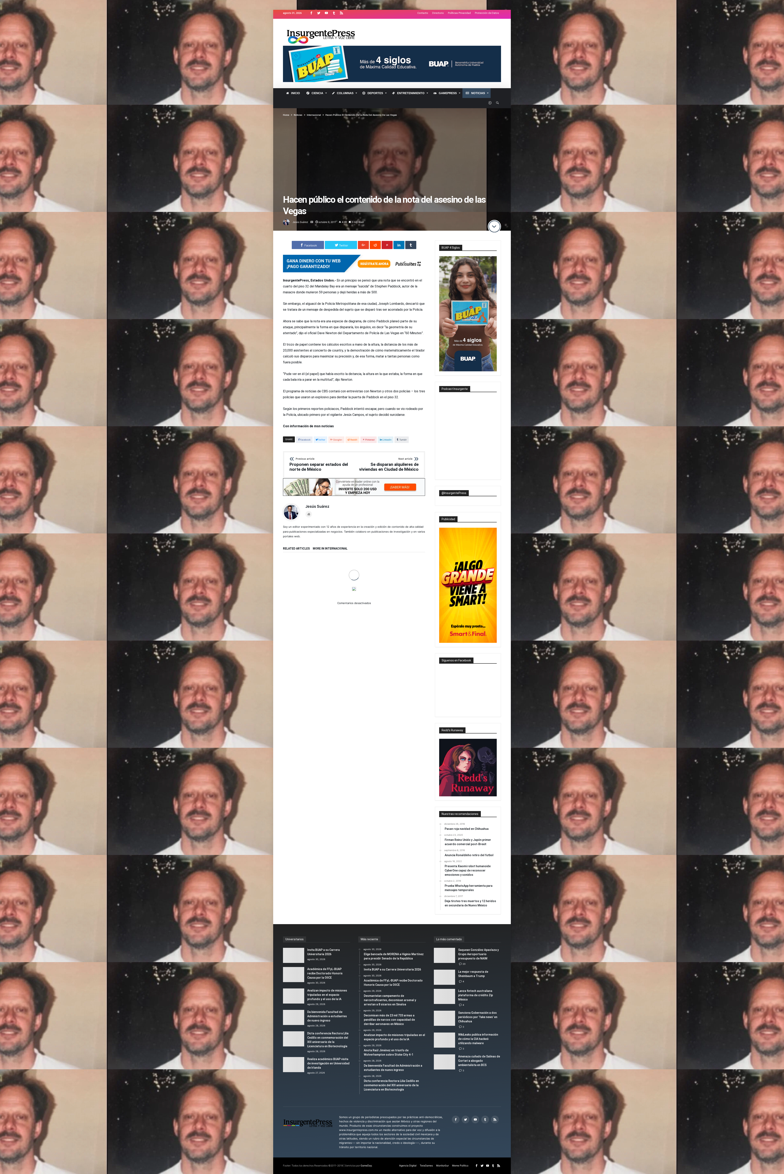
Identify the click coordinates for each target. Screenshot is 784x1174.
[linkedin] (398, 245)
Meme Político (460, 1165)
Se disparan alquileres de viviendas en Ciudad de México (389, 465)
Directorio (438, 12)
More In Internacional (330, 548)
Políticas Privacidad (459, 12)
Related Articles (296, 548)
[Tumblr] (334, 13)
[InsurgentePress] (326, 24)
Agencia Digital (407, 1165)
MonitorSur (442, 1165)
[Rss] (341, 13)
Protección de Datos (487, 12)
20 (464, 964)
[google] (363, 245)
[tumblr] (410, 245)
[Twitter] (318, 13)
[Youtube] (326, 13)
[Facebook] (311, 13)
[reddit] (375, 245)
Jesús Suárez (300, 222)
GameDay (366, 1165)
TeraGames (426, 1165)
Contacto (422, 12)
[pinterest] (387, 245)
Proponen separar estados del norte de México (319, 465)
